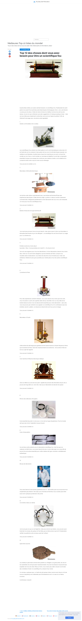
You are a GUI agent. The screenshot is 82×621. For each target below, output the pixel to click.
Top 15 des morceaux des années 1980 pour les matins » (57, 611)
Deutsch (19, 616)
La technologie (25, 49)
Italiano (44, 616)
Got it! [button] (69, 617)
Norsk (38, 616)
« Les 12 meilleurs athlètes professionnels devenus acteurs (31, 611)
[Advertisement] (41, 13)
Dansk (55, 616)
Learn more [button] (75, 614)
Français (50, 616)
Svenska (33, 616)
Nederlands (25, 616)
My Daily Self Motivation (42, 1)
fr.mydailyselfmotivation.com (17, 618)
